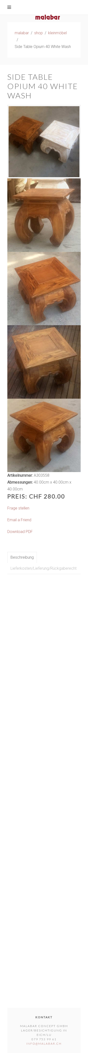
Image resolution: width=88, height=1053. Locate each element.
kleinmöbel (57, 33)
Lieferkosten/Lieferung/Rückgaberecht (44, 568)
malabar (22, 33)
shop (38, 33)
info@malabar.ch (44, 1043)
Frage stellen (18, 508)
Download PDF (20, 531)
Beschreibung (22, 557)
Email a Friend (19, 520)
